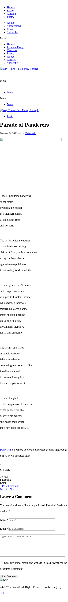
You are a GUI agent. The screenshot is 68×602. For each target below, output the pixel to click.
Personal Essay (15, 47)
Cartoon (11, 13)
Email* (4, 528)
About (10, 22)
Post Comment (9, 576)
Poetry (10, 16)
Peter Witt (30, 133)
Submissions (14, 25)
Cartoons (12, 50)
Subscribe (12, 32)
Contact (11, 29)
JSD (2, 593)
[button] (34, 38)
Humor (11, 7)
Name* (4, 519)
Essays (10, 10)
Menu (10, 92)
